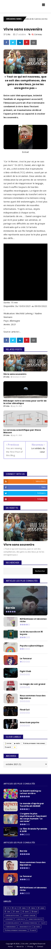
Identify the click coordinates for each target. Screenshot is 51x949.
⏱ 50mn (34, 912)
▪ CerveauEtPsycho (12, 915)
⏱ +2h (14, 908)
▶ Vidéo (17, 743)
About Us (20, 946)
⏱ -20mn (41, 908)
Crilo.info (10, 6)
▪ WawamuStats (25, 927)
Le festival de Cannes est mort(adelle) (31, 19)
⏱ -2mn (7, 912)
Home (10, 946)
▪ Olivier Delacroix (12, 923)
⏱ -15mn (32, 908)
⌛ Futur (8, 743)
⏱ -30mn (16, 912)
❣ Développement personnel (34, 743)
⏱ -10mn (22, 908)
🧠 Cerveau (36, 34)
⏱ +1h (7, 908)
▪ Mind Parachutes (35, 919)
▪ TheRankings (10, 927)
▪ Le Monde (9, 919)
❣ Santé (8, 747)
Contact (40, 946)
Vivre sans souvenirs (19, 545)
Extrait (25, 152)
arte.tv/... (16, 331)
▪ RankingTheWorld (29, 923)
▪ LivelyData (20, 919)
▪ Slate (42, 923)
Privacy (30, 946)
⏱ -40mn (26, 912)
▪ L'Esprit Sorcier (28, 915)
